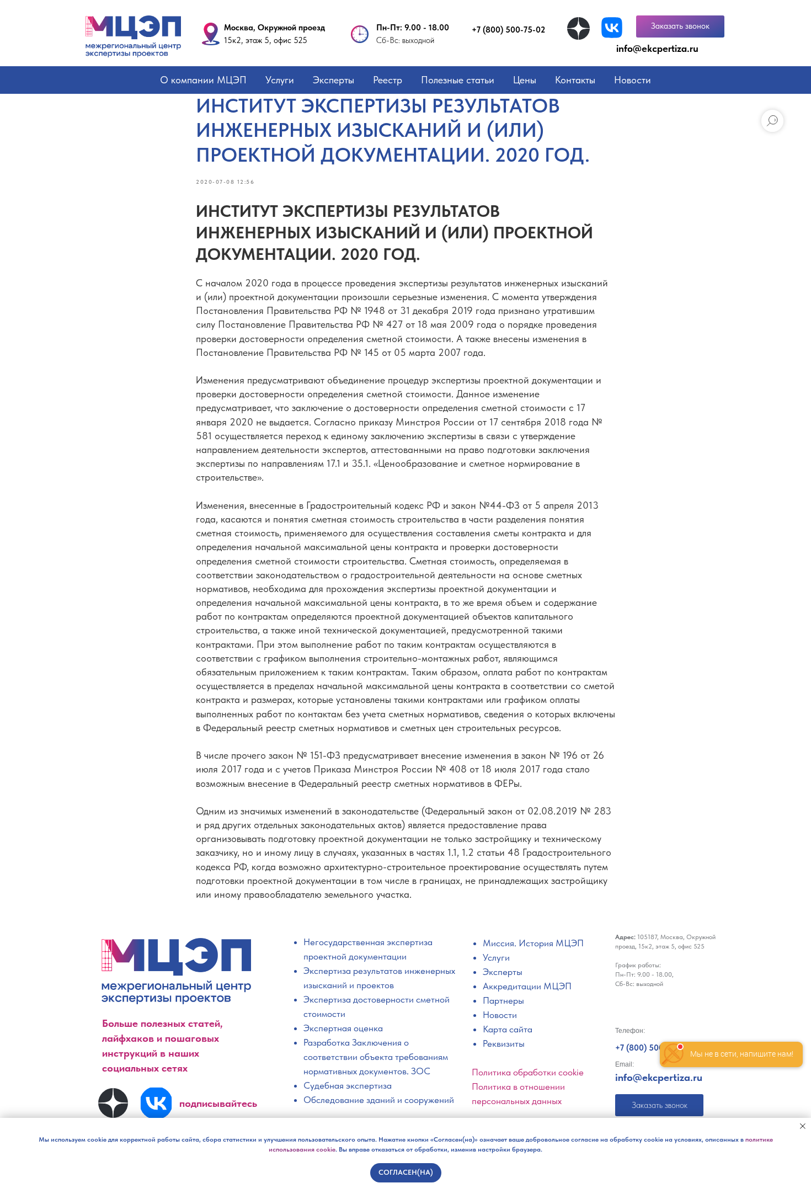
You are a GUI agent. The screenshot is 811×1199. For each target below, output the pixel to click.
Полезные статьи (457, 80)
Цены (524, 80)
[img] (578, 28)
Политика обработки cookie (528, 1072)
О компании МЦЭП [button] (203, 80)
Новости (632, 80)
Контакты (575, 80)
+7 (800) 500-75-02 (508, 30)
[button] (680, 26)
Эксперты (333, 80)
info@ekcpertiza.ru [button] (657, 48)
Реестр (387, 80)
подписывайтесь (218, 1103)
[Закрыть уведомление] (802, 1126)
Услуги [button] (279, 80)
